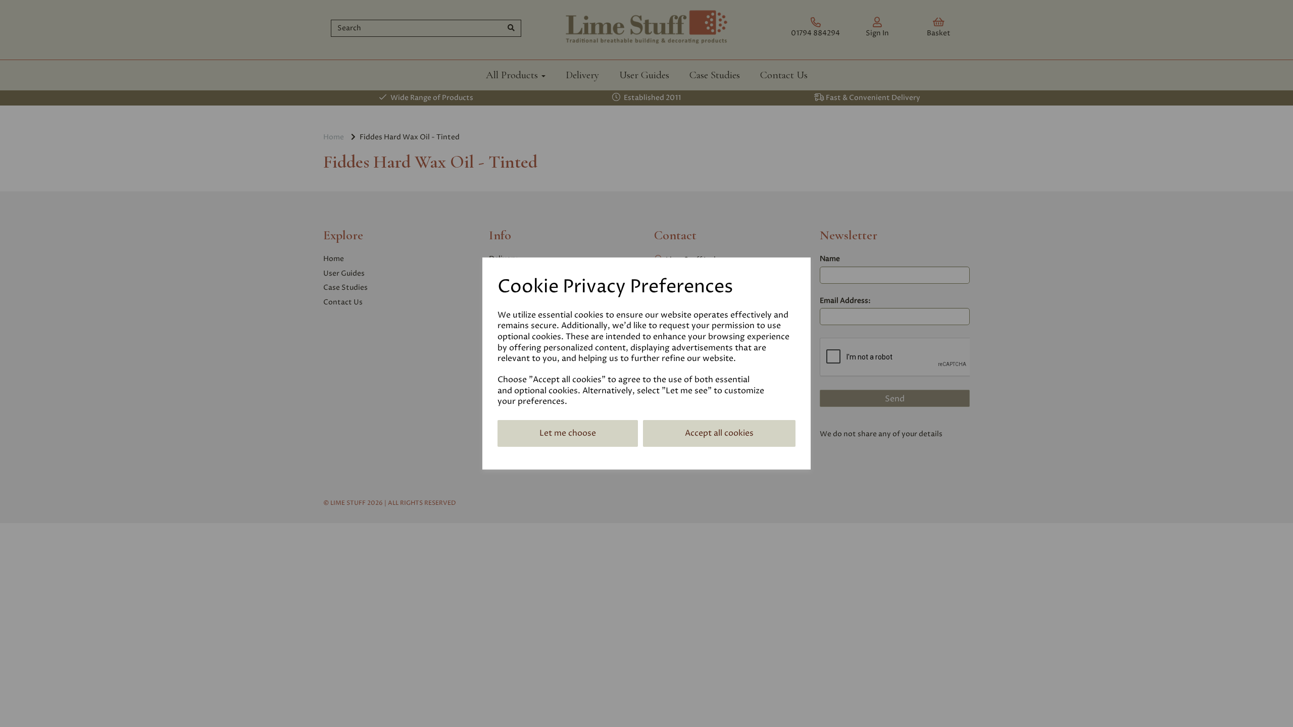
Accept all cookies (719, 433)
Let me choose (567, 433)
